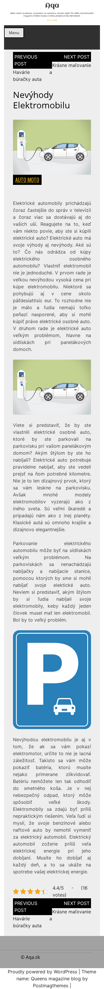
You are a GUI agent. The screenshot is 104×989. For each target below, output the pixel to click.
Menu (14, 32)
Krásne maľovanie (71, 65)
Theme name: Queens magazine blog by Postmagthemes (56, 978)
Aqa (52, 5)
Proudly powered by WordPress (42, 972)
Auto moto (27, 179)
